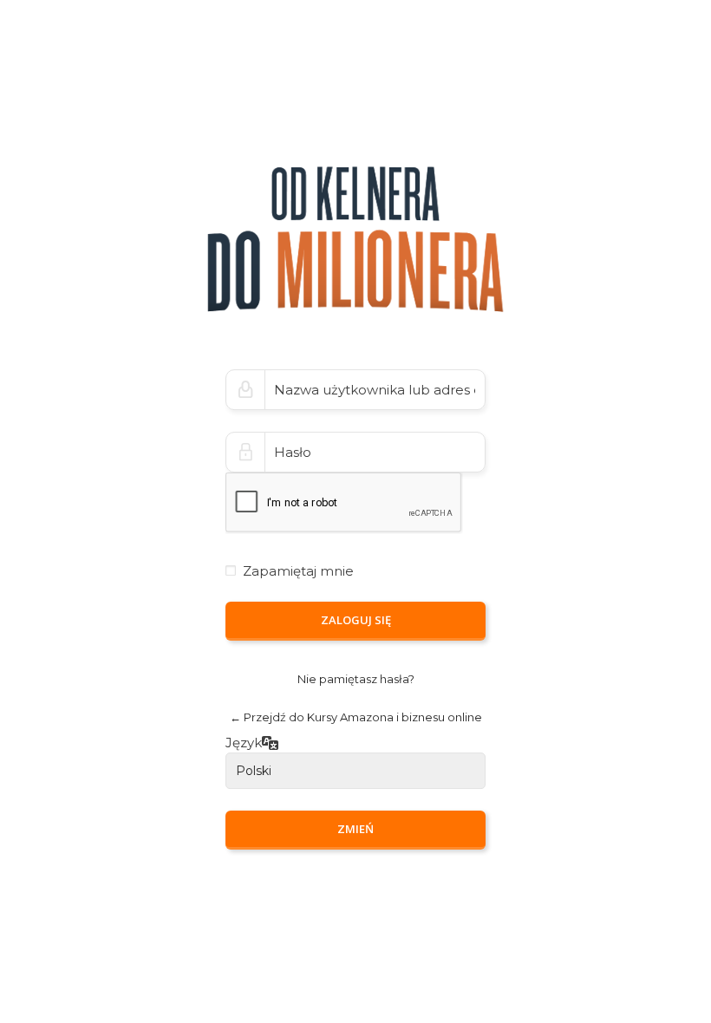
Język (243, 743)
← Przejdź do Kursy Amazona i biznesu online (356, 717)
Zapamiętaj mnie (298, 571)
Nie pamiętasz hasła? (355, 679)
